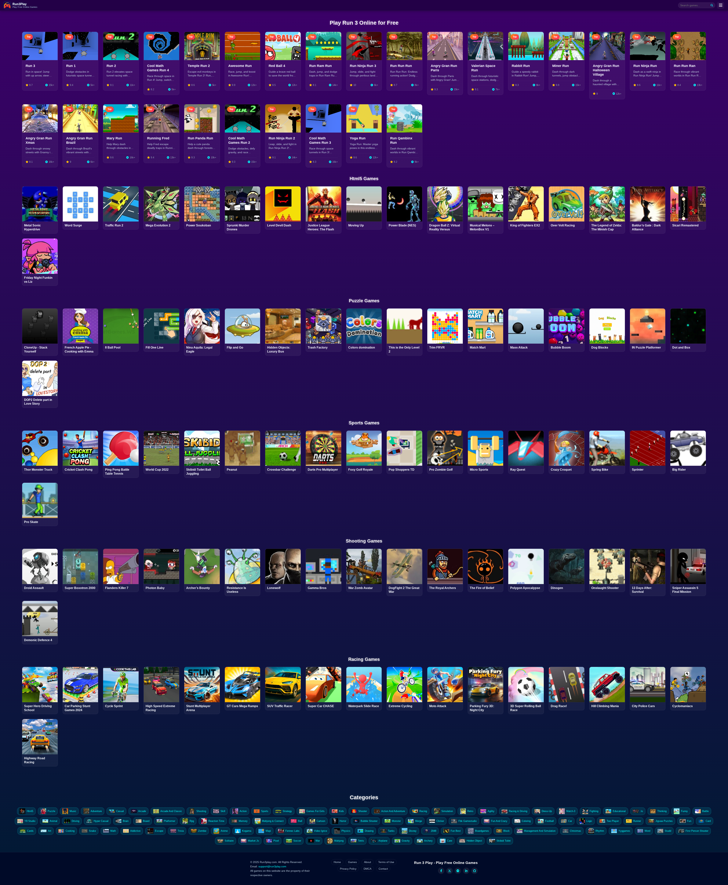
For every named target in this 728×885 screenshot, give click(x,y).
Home (337, 862)
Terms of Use (386, 862)
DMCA (367, 868)
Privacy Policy (348, 868)
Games (352, 862)
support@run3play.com (272, 866)
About (367, 862)
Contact (383, 868)
